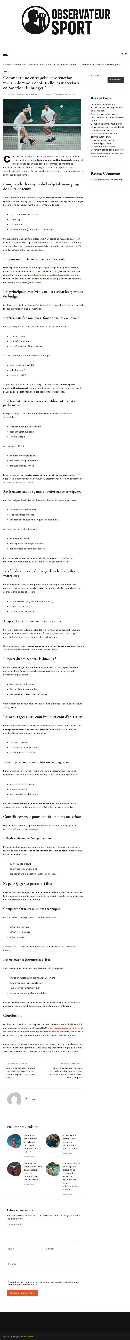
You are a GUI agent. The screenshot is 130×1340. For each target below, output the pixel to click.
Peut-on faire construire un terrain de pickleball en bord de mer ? (69, 1142)
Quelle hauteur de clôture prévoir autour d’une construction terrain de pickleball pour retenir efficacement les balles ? (71, 1176)
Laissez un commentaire (66, 94)
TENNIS (6, 72)
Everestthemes (28, 1336)
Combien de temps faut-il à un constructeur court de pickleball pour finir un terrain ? (107, 127)
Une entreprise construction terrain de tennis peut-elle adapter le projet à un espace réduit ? (21, 1073)
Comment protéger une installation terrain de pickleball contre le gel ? (107, 107)
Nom (10, 1248)
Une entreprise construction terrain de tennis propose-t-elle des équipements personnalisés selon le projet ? (65, 1073)
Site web (11, 1264)
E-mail (50, 1248)
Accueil (7, 64)
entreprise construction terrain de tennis (53, 275)
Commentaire (15, 1224)
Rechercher (96, 75)
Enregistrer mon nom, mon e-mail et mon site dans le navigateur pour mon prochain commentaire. (43, 1283)
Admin (49, 94)
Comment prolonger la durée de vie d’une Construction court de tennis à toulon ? (107, 153)
